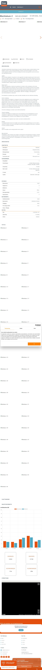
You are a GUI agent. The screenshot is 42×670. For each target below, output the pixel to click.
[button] (40, 37)
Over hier (23, 640)
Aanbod (14, 7)
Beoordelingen (24, 638)
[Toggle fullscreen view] (39, 584)
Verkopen (3, 640)
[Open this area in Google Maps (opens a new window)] (4, 614)
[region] (21, 598)
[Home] (4, 4)
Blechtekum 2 (20, 7)
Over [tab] (35, 328)
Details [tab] (21, 328)
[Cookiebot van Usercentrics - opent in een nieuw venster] (36, 325)
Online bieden (4, 644)
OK (34, 343)
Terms (34, 614)
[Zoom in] (39, 610)
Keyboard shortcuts (21, 614)
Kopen (3, 638)
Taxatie (3, 642)
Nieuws (23, 642)
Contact (21, 630)
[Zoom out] (39, 613)
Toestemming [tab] (7, 328)
